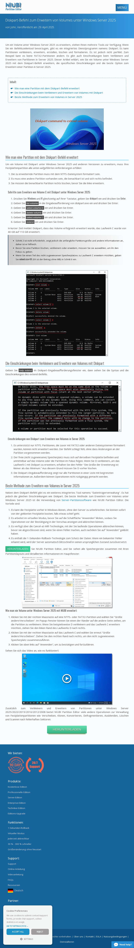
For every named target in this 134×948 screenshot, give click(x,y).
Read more (30, 922)
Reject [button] (40, 931)
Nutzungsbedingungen (115, 936)
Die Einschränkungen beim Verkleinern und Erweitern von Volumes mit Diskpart (59, 92)
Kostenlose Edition (17, 786)
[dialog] (27, 925)
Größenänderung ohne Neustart (24, 849)
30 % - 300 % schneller (19, 844)
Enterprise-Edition (17, 802)
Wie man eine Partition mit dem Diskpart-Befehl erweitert (47, 88)
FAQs (10, 879)
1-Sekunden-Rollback (18, 827)
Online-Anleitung (16, 869)
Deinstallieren (67, 941)
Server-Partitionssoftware (77, 500)
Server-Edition (15, 797)
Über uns (78, 936)
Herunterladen (17, 548)
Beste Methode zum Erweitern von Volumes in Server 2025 (48, 97)
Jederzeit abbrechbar (18, 838)
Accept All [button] (18, 931)
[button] (28, 926)
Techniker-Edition (16, 808)
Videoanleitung (15, 874)
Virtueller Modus (16, 833)
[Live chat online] (122, 944)
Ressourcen (14, 885)
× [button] (48, 909)
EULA (98, 936)
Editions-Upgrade (16, 813)
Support (12, 863)
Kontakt (90, 936)
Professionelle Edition (19, 792)
